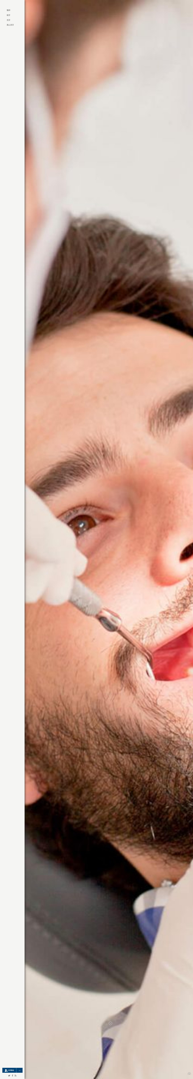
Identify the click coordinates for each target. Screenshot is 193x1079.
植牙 (8, 15)
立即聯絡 (11, 1070)
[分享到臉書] (12, 1075)
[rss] (15, 1075)
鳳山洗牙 (10, 25)
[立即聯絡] (19, 1070)
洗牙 (8, 20)
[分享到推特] (9, 1075)
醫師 (8, 10)
